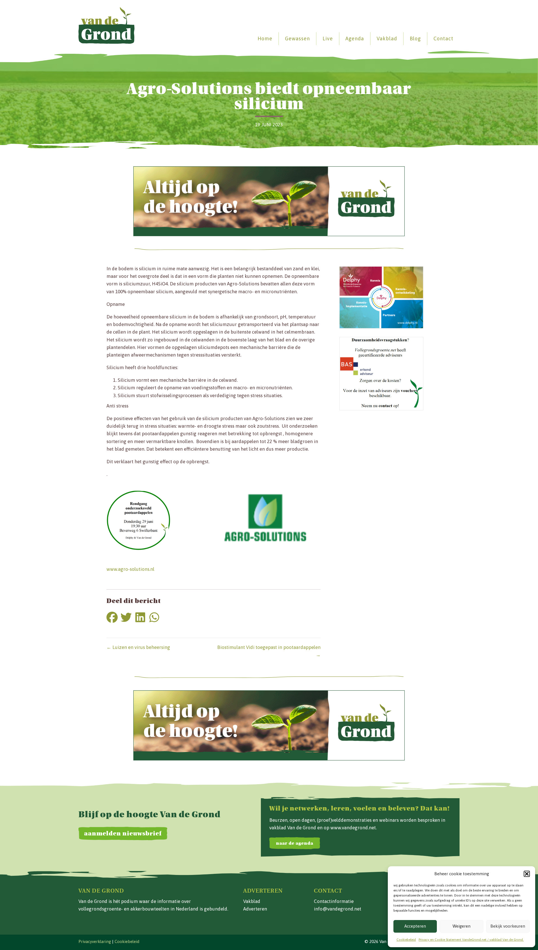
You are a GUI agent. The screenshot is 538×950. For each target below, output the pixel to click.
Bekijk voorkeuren (507, 926)
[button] (527, 874)
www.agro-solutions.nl (130, 569)
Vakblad (387, 38)
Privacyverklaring (94, 941)
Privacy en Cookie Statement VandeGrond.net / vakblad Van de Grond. (471, 940)
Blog (415, 38)
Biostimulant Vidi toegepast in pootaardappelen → (269, 651)
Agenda (354, 38)
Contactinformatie (334, 901)
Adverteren (255, 909)
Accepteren (415, 926)
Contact (443, 38)
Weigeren (461, 926)
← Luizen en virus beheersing (138, 647)
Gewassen (297, 38)
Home (265, 38)
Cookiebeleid (406, 940)
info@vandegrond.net (337, 909)
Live (328, 38)
